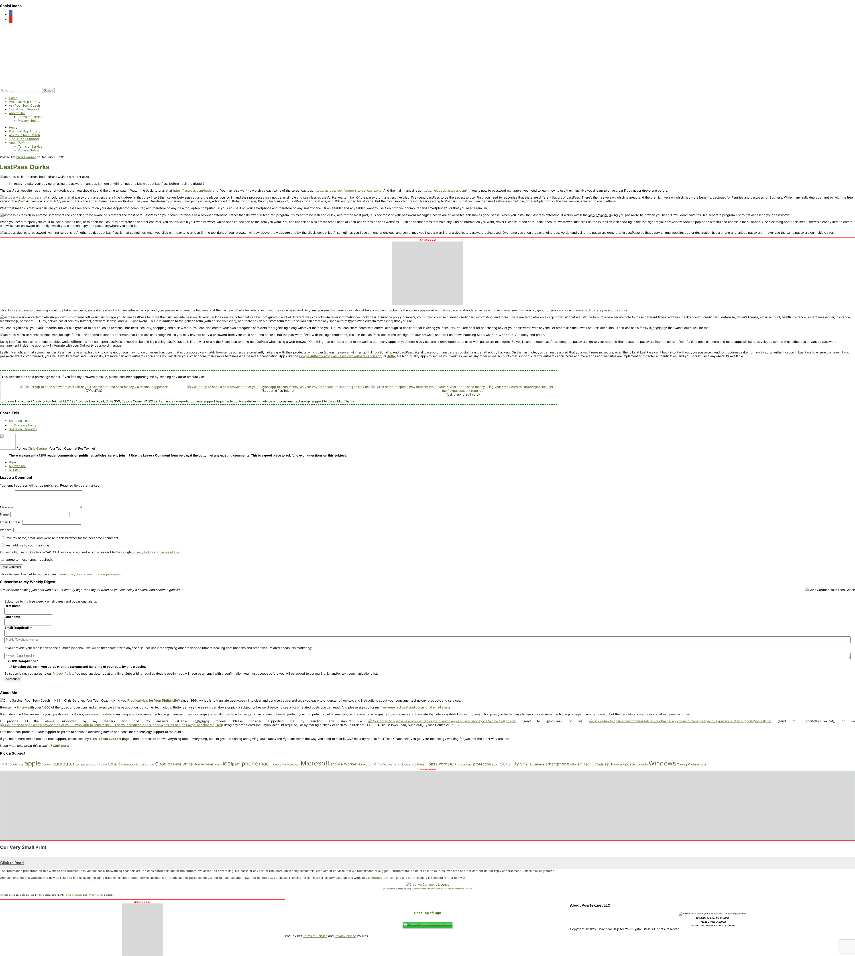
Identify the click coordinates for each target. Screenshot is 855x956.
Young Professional (692, 764)
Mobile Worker (343, 764)
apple (32, 763)
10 (2, 764)
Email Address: (10, 522)
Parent (422, 764)
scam (495, 764)
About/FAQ (17, 113)
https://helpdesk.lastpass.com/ (444, 190)
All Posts (15, 470)
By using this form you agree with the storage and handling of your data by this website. (79, 666)
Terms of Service (30, 117)
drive (104, 764)
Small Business (532, 764)
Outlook (398, 764)
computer (64, 764)
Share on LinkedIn (22, 420)
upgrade (642, 764)
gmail (150, 764)
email (114, 764)
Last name (12, 617)
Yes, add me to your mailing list (27, 545)
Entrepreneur (128, 764)
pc (451, 764)
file (144, 764)
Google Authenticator (314, 356)
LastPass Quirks (24, 167)
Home (13, 98)
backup (47, 764)
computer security (87, 764)
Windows (662, 763)
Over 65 (410, 764)
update (629, 764)
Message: (7, 507)
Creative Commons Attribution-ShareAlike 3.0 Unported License (442, 888)
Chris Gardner (26, 157)
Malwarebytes (291, 764)
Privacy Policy (142, 552)
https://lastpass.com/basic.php (195, 190)
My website (17, 466)
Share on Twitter (25, 425)
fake (138, 764)
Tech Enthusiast (597, 764)
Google (162, 764)
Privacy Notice (28, 120)
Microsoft (315, 763)
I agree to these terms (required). (28, 559)
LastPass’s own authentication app (356, 356)
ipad (235, 764)
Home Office (182, 764)
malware (275, 764)
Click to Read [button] (12, 863)
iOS (226, 764)
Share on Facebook (23, 429)
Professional (463, 764)
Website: (6, 530)
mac (264, 763)
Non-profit (365, 764)
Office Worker (383, 764)
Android (11, 764)
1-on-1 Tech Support (24, 109)
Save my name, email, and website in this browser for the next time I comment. (61, 538)
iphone (249, 763)
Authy (391, 356)
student (576, 764)
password (437, 763)
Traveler (616, 764)
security (509, 764)
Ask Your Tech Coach (24, 105)
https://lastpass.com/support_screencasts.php (348, 190)
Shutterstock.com (382, 877)
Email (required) (18, 627)
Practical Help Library (24, 102)
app (21, 764)
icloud (218, 764)
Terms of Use (169, 552)
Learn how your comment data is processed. (90, 574)
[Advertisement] (427, 272)
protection (482, 764)
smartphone (557, 763)
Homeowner (203, 764)
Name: (5, 514)
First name (12, 606)
